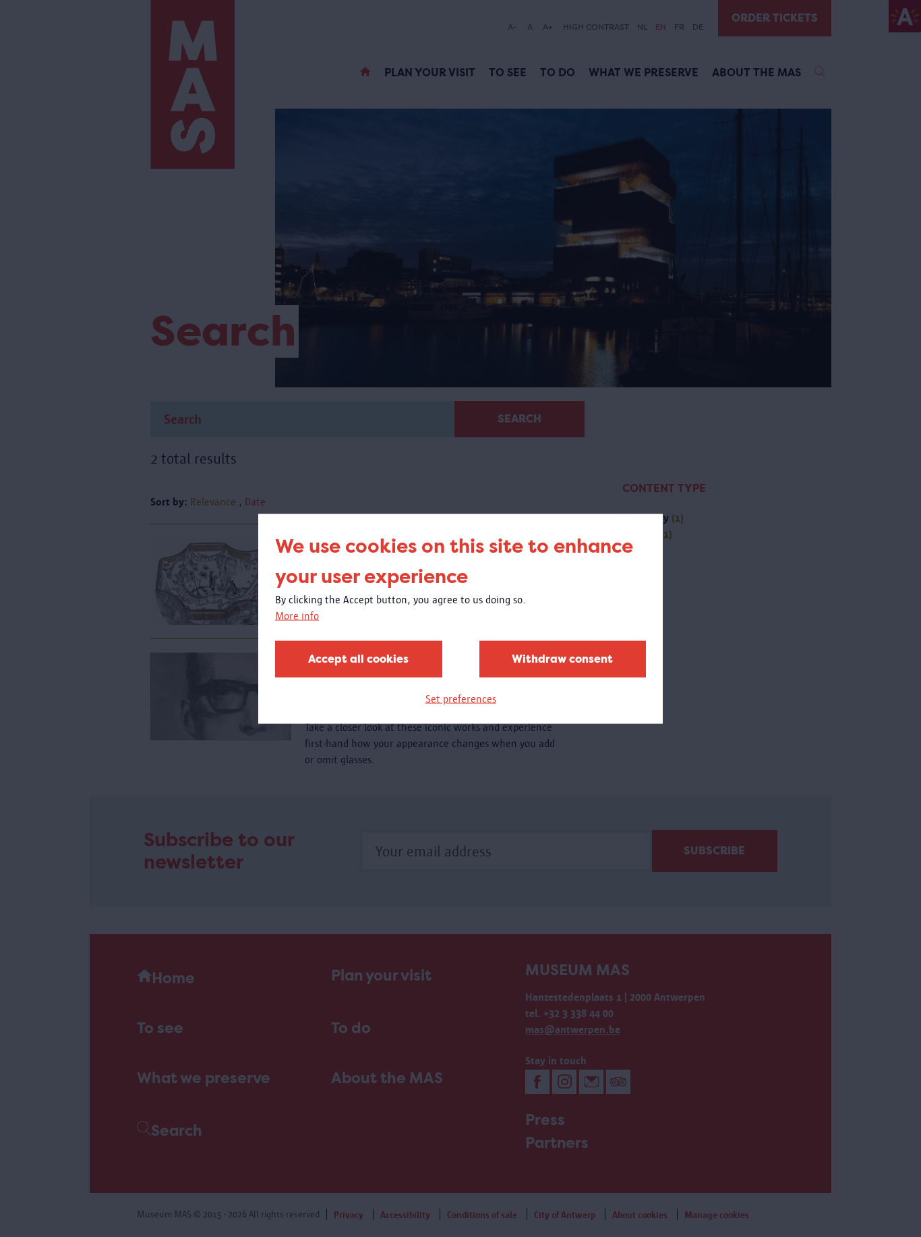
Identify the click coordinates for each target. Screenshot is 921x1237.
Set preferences (460, 698)
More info (297, 615)
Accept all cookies (358, 658)
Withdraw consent (562, 658)
